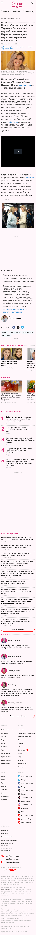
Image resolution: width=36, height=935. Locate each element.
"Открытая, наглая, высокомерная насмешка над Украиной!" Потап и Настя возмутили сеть (16, 621)
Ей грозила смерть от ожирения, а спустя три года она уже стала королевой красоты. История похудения (17, 563)
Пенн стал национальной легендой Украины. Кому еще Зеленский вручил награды (20, 440)
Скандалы (29, 11)
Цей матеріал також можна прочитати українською (18, 48)
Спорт (3, 743)
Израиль (4, 332)
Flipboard (24, 808)
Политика (4, 733)
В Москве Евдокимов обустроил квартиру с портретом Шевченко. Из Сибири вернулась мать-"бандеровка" (16, 647)
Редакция (4, 833)
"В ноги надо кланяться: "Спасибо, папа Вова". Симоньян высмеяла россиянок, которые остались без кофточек (17, 601)
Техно (3, 750)
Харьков (4, 789)
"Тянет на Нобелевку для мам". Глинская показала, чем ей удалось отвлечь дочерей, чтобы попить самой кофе (18, 573)
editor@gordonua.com (13, 862)
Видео (20, 757)
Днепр (3, 793)
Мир (2, 740)
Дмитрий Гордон (27, 776)
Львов (3, 779)
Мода (18, 18)
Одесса (3, 783)
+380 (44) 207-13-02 (12, 859)
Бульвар (11, 18)
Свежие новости (10, 534)
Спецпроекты (22, 767)
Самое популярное (11, 412)
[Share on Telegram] (22, 327)
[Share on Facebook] (13, 327)
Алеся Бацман (26, 801)
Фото (20, 753)
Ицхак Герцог (6, 335)
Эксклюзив (22, 750)
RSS (22, 812)
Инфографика (6, 760)
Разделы (21, 726)
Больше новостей (18, 629)
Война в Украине (7, 730)
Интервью (17, 11)
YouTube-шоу (22, 763)
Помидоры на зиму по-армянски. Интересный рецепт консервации (14, 582)
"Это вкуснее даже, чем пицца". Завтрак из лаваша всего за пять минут (18, 429)
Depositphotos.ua (6, 890)
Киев (3, 776)
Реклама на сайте (7, 837)
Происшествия (6, 757)
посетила (30, 178)
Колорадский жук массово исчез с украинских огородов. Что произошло (19, 450)
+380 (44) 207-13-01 (12, 856)
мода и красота (15, 332)
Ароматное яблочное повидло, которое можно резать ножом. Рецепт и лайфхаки (11, 397)
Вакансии (4, 830)
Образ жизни (5, 753)
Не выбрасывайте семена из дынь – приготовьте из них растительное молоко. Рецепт (17, 591)
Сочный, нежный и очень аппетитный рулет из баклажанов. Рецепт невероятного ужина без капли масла (17, 611)
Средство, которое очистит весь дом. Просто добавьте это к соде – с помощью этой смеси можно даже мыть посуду (20, 462)
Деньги (3, 736)
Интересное (5, 763)
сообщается (25, 85)
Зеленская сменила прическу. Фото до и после (9, 363)
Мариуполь (5, 796)
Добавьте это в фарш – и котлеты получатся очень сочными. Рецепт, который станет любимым (19, 419)
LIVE (19, 746)
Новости (6, 11)
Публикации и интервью (26, 733)
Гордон (3, 18)
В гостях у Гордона (24, 736)
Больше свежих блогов (18, 716)
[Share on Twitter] (18, 327)
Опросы (20, 760)
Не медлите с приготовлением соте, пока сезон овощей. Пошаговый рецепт (16, 546)
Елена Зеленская (28, 332)
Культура (4, 746)
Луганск (4, 799)
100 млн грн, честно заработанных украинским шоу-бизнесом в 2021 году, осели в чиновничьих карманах (17, 709)
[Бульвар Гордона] (17, 4)
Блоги (4, 635)
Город (3, 772)
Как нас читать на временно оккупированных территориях (7, 847)
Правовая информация (9, 840)
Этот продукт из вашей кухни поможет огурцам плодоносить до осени (16, 554)
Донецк (4, 786)
